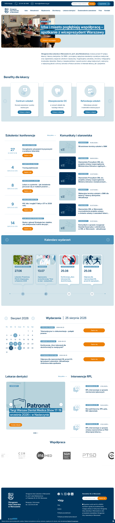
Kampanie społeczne (68, 266)
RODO (59, 509)
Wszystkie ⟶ (51, 135)
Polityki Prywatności (72, 521)
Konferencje (42, 266)
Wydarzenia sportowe (91, 266)
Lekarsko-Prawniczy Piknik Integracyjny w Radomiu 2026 (22, 279)
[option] (24, 99)
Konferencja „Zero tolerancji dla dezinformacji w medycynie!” (67, 279)
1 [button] (3, 17)
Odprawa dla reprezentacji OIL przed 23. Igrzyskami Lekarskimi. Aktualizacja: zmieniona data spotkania (91, 279)
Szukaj (92, 3)
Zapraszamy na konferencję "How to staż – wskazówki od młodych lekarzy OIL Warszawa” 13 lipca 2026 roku (45, 279)
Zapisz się (27, 155)
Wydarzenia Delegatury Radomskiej (23, 266)
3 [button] (3, 20)
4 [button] (3, 22)
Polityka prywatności (64, 513)
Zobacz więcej (24, 112)
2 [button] (3, 18)
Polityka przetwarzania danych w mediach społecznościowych (67, 518)
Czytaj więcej (15, 425)
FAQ (59, 505)
